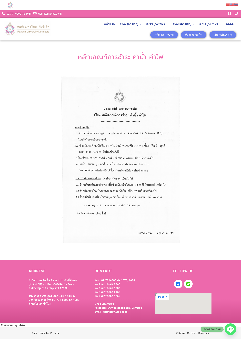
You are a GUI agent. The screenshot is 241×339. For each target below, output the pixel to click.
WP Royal (54, 333)
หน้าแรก (109, 24)
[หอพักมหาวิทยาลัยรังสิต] (10, 5)
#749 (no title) (155, 24)
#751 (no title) (208, 24)
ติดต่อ (230, 24)
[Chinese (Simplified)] (228, 4)
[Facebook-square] (178, 284)
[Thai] (236, 4)
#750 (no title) (182, 24)
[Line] (188, 284)
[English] (232, 4)
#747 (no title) (129, 24)
